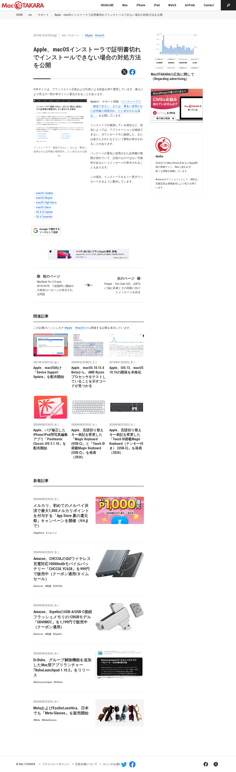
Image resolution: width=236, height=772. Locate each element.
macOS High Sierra (46, 202)
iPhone (140, 5)
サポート (43, 14)
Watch (172, 5)
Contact (209, 5)
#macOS (99, 35)
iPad (157, 5)
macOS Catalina (44, 193)
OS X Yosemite (44, 216)
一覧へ (88, 285)
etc (30, 14)
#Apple (89, 35)
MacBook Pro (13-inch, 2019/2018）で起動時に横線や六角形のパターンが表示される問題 (55, 285)
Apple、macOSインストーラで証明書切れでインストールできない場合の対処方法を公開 (109, 14)
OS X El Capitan (44, 212)
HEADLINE (107, 5)
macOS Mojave (44, 197)
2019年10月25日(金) (45, 35)
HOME (19, 14)
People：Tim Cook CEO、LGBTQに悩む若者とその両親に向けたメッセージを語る (122, 285)
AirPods (190, 5)
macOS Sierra (43, 207)
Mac (125, 5)
